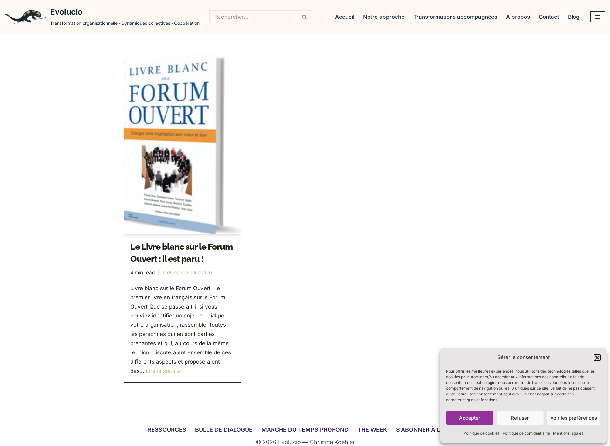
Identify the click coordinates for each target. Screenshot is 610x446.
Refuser (520, 418)
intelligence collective (186, 272)
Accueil (344, 17)
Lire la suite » (163, 371)
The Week (372, 429)
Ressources (166, 429)
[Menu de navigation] (597, 16)
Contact (549, 17)
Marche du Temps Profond (305, 429)
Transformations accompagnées (455, 17)
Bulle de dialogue (224, 429)
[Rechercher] (304, 16)
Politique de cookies (481, 433)
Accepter (469, 418)
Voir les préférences (573, 418)
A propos (518, 17)
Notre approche (383, 17)
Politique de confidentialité (526, 433)
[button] (597, 357)
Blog (574, 17)
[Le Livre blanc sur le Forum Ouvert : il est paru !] (182, 143)
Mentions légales (568, 433)
